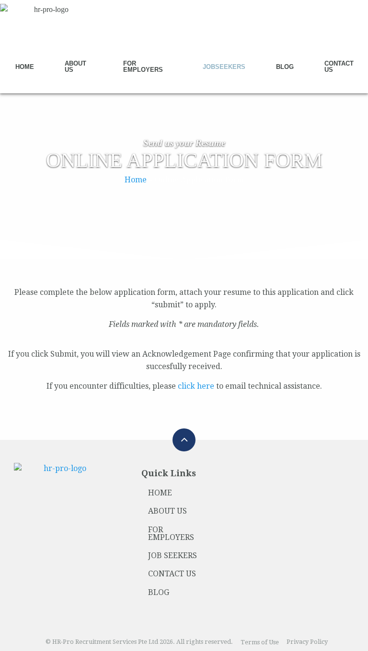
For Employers (143, 66)
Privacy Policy (307, 642)
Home (24, 66)
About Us (75, 66)
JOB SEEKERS (172, 555)
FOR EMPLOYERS (171, 533)
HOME (160, 492)
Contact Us (339, 66)
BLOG (158, 592)
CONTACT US (172, 573)
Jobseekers (224, 66)
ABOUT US (167, 511)
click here (196, 386)
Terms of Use (260, 642)
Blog (285, 66)
